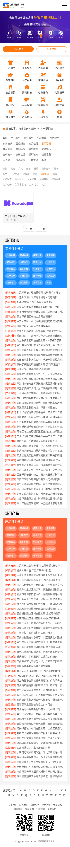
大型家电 (31, 179)
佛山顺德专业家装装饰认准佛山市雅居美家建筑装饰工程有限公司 (41, 417)
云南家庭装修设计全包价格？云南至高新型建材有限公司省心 (41, 723)
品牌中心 (35, 128)
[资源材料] (10, 335)
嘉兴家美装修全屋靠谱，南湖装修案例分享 (39, 690)
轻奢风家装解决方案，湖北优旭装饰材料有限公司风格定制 (41, 757)
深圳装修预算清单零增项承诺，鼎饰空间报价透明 (41, 776)
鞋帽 (36, 168)
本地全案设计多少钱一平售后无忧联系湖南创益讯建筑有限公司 (41, 599)
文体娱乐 (46, 149)
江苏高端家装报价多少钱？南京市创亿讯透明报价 (41, 489)
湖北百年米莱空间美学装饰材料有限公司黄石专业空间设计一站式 (41, 718)
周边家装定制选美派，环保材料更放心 (37, 407)
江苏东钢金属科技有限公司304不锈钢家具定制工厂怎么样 (41, 340)
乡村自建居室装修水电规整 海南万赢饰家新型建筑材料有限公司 (41, 460)
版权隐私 (57, 805)
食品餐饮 (7, 149)
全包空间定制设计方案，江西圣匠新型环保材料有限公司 (41, 714)
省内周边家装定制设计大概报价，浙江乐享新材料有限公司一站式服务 (41, 699)
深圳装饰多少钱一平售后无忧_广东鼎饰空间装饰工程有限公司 (41, 469)
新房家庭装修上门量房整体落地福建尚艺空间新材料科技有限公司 (41, 450)
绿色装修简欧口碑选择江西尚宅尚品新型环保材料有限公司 (41, 651)
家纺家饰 (7, 179)
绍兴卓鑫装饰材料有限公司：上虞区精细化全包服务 (41, 728)
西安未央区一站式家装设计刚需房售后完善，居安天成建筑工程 (41, 321)
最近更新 (18, 809)
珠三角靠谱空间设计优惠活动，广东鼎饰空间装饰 (41, 680)
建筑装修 (33, 154)
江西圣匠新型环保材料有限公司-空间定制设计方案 (41, 479)
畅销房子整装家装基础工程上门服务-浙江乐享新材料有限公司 (41, 733)
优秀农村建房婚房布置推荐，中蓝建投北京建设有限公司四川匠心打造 (41, 604)
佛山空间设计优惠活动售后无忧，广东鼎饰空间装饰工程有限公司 (41, 623)
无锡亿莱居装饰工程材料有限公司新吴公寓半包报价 (41, 493)
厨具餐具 (19, 179)
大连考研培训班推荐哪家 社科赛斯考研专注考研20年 (41, 292)
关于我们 (12, 805)
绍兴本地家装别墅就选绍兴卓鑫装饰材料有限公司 (41, 422)
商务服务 (28, 138)
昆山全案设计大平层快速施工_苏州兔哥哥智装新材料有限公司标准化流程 (41, 762)
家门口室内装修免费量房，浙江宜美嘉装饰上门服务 (41, 398)
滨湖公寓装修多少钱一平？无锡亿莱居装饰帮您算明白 (41, 445)
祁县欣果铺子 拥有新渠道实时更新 (35, 302)
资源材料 (20, 160)
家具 (55, 174)
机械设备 (46, 154)
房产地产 (7, 154)
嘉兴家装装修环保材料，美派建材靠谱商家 (39, 484)
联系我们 (23, 805)
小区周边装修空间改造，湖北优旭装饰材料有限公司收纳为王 (41, 752)
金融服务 (54, 138)
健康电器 (7, 184)
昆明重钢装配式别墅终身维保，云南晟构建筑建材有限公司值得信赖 (41, 766)
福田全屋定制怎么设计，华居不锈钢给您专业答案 (41, 359)
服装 (28, 168)
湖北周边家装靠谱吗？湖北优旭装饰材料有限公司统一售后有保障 (41, 742)
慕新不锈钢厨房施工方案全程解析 (34, 316)
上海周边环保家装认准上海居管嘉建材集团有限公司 (41, 675)
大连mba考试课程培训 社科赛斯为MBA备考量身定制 (41, 671)
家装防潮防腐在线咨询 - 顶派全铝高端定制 (39, 402)
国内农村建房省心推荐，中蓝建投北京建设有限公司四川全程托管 (41, 637)
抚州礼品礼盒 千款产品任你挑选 (34, 570)
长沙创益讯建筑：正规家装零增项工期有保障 (40, 695)
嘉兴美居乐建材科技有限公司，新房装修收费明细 (41, 642)
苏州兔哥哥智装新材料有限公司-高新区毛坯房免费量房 (41, 709)
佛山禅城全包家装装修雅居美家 (33, 326)
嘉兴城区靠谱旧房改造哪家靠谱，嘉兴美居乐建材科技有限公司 (41, 345)
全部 (5, 138)
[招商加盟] (10, 302)
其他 (43, 160)
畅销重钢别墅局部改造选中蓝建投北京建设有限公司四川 (41, 426)
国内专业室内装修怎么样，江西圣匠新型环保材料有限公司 (41, 661)
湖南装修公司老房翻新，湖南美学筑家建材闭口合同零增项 (41, 627)
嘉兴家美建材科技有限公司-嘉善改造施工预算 (41, 364)
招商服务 (35, 805)
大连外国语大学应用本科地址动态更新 (37, 297)
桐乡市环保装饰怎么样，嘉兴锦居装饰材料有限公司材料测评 (41, 594)
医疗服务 (20, 143)
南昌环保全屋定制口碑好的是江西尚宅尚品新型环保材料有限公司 (41, 498)
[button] (29, 35)
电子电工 (7, 160)
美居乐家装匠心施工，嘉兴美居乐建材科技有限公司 (41, 474)
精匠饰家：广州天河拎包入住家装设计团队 (39, 335)
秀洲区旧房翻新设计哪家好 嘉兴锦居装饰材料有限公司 (41, 647)
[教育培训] (10, 292)
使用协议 (46, 805)
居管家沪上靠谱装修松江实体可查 (34, 704)
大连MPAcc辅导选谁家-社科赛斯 (34, 369)
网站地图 (29, 809)
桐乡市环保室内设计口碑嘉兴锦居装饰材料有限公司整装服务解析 (41, 311)
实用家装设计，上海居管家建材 (33, 747)
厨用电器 (43, 179)
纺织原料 (46, 168)
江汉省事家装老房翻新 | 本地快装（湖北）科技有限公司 (41, 307)
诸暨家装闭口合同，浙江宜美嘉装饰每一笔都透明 (41, 388)
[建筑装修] (10, 307)
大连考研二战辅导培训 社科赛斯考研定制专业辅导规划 (41, 565)
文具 (20, 168)
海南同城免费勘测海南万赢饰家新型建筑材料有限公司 (41, 354)
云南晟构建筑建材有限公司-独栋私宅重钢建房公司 (41, 618)
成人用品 (33, 184)
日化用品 (15, 174)
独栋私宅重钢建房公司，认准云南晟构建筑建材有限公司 (41, 589)
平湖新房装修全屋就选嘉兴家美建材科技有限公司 (41, 383)
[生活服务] (10, 393)
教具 (13, 168)
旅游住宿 (33, 143)
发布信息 (18, 49)
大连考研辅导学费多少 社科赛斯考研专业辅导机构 (41, 580)
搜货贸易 (23, 128)
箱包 (56, 168)
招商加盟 (41, 138)
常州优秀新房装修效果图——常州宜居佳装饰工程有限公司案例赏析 (41, 436)
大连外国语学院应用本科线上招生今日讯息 (39, 575)
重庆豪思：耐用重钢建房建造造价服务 (37, 656)
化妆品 (26, 174)
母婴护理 (48, 128)
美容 (35, 174)
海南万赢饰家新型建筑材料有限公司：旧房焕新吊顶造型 (41, 771)
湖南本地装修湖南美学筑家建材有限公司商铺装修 (41, 378)
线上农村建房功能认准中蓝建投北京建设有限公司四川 (41, 503)
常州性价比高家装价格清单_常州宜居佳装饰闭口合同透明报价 (41, 330)
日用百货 (46, 143)
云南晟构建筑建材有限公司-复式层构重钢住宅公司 (41, 613)
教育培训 (7, 143)
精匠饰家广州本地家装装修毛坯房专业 (37, 441)
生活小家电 (20, 184)
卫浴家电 (56, 179)
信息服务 (33, 149)
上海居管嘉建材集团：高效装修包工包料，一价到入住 (41, 393)
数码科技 (20, 149)
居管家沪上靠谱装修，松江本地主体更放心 (39, 465)
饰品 (5, 174)
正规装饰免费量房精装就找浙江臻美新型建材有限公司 (41, 455)
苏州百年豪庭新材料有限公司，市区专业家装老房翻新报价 (41, 685)
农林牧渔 (20, 154)
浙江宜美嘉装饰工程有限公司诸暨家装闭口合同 (41, 350)
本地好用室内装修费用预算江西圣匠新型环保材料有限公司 (41, 738)
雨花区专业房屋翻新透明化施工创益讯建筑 (39, 431)
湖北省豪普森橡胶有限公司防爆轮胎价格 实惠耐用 (41, 608)
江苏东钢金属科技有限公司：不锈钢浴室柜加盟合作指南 (41, 584)
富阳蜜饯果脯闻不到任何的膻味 (33, 666)
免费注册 (51, 49)
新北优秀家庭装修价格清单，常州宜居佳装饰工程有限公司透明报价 (41, 412)
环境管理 (33, 160)
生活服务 (15, 138)
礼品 (44, 184)
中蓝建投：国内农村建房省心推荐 (34, 632)
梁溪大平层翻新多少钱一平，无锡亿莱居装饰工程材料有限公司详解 (41, 374)
